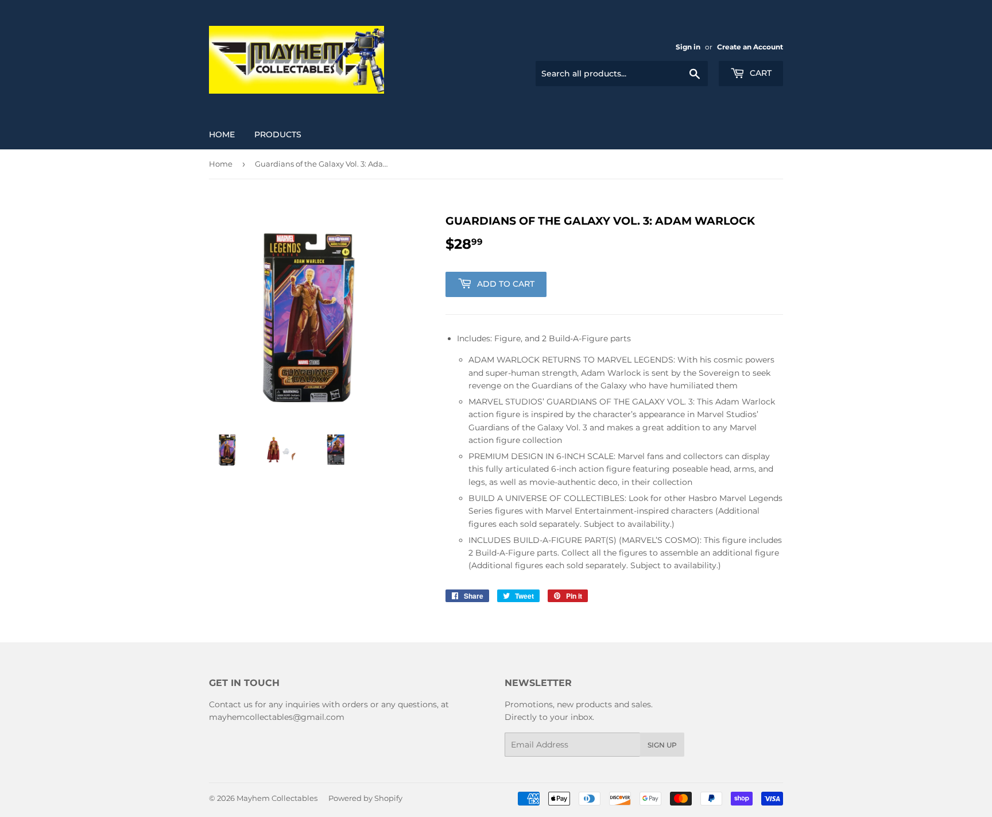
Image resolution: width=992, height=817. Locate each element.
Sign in (688, 47)
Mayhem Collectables (277, 798)
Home (222, 134)
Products (277, 134)
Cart (759, 73)
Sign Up (662, 745)
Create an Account (750, 47)
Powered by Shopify (365, 798)
